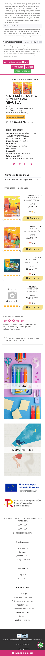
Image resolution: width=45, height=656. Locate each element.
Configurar (17, 67)
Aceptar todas (23, 71)
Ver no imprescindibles (16, 62)
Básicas (29, 67)
